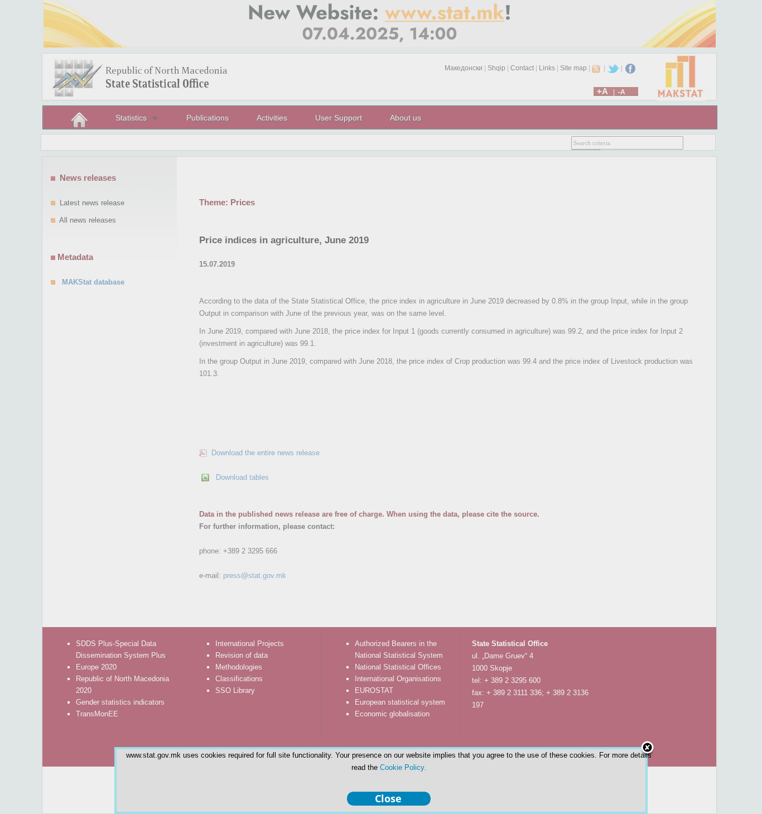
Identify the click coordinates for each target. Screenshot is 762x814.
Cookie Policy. (403, 767)
